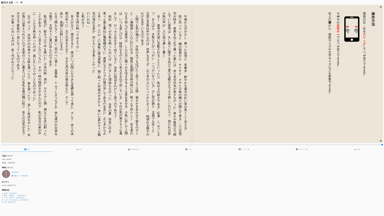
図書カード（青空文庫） (21, 176)
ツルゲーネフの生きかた (11, 200)
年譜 (5, 202)
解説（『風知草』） (10, 195)
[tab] (27, 149)
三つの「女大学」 (9, 197)
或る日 (6, 193)
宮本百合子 (15, 172)
